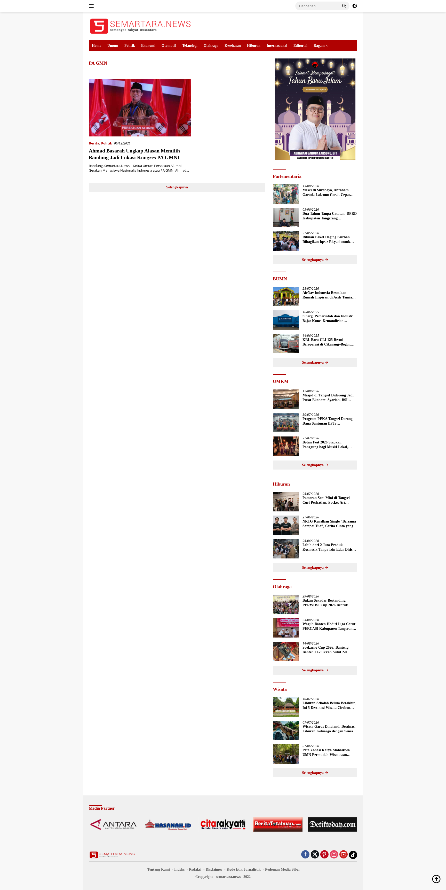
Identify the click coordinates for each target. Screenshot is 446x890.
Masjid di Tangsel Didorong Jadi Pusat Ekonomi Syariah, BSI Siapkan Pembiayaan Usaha (328, 397)
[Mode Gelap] (354, 6)
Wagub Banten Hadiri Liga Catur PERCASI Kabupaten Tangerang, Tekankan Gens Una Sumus (328, 626)
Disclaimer (214, 869)
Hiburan (253, 46)
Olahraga (211, 46)
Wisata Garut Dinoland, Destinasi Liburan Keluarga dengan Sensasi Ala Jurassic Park (328, 729)
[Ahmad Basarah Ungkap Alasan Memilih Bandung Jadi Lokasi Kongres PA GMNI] (140, 107)
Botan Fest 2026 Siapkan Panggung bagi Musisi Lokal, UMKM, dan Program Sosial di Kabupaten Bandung (327, 444)
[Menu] (92, 6)
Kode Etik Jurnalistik (244, 869)
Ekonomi (148, 46)
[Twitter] (315, 854)
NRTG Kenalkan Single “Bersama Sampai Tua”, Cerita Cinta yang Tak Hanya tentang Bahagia (329, 523)
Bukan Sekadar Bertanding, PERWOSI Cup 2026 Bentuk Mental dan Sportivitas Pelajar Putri (326, 603)
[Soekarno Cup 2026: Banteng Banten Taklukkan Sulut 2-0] (286, 651)
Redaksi (195, 869)
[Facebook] (305, 854)
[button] (344, 6)
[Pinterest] (324, 854)
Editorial (300, 46)
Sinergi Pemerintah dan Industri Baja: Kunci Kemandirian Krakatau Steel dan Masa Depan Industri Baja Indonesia (328, 318)
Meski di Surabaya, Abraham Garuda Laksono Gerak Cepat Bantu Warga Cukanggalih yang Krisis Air (327, 192)
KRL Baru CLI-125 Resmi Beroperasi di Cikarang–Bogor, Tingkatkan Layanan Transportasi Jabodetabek (329, 342)
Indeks (179, 869)
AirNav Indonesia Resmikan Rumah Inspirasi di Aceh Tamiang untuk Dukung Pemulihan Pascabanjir (329, 295)
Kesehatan (233, 46)
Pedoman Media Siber (282, 869)
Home (96, 46)
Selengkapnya (177, 187)
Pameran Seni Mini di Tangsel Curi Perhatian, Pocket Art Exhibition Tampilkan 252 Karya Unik (328, 500)
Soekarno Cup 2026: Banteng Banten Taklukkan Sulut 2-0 (325, 650)
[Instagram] (334, 854)
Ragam (319, 46)
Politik (129, 46)
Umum (112, 46)
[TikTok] (353, 855)
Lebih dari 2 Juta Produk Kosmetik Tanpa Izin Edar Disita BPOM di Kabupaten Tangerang (328, 547)
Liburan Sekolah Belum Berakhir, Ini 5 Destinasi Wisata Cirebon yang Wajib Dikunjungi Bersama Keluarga (329, 705)
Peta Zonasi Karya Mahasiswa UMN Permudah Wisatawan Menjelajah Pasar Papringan (326, 752)
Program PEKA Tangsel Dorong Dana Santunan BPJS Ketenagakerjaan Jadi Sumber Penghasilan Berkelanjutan (327, 421)
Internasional (277, 46)
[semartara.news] (140, 25)
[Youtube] (343, 854)
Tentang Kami (158, 869)
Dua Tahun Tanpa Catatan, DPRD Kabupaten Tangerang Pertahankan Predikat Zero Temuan (329, 216)
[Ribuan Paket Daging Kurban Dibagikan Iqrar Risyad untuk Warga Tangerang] (286, 241)
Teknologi (189, 46)
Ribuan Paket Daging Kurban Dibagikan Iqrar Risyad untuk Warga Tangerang (326, 239)
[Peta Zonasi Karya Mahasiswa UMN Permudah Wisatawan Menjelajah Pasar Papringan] (286, 754)
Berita (94, 143)
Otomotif (169, 46)
